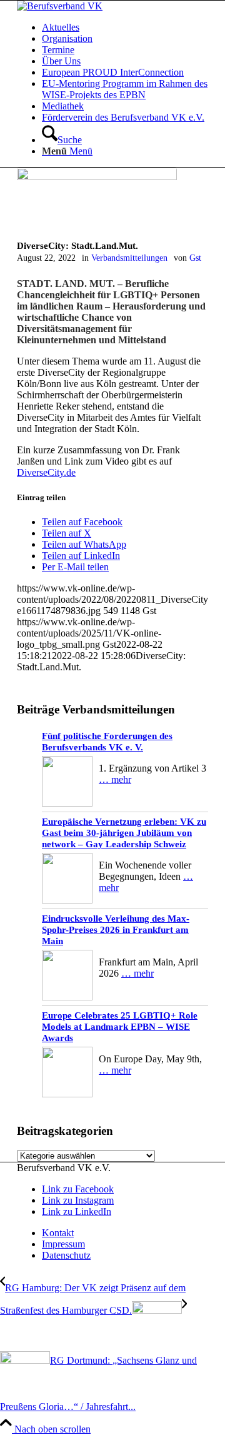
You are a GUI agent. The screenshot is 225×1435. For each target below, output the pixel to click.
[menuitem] (125, 27)
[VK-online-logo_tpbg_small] (59, 6)
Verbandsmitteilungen (129, 258)
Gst (195, 258)
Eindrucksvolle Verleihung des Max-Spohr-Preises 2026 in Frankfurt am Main (115, 930)
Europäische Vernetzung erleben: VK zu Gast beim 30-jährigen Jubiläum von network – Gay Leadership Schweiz (124, 833)
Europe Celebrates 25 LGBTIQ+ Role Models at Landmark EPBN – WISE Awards (120, 1026)
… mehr (115, 779)
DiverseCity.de (46, 472)
